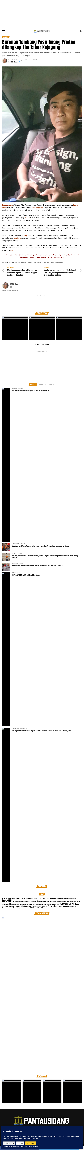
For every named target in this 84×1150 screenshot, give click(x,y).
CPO (40, 898)
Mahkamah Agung (14, 906)
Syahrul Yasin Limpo (23, 908)
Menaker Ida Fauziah (38, 906)
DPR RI (47, 898)
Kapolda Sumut (53, 901)
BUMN (22, 898)
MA (7, 906)
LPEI (4, 906)
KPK (74, 903)
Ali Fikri (4, 898)
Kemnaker (36, 904)
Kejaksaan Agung (26, 904)
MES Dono (14, 62)
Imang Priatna (21, 263)
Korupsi (65, 903)
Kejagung (14, 904)
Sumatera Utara (7, 908)
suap (76, 906)
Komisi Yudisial (55, 904)
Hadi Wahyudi (72, 898)
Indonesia (25, 901)
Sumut (15, 908)
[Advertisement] (42, 14)
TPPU (32, 908)
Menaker (29, 906)
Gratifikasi (64, 898)
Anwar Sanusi (11, 898)
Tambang (37, 263)
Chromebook (29, 898)
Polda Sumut (62, 906)
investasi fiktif (32, 901)
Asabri (17, 898)
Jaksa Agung (41, 901)
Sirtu (30, 263)
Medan (24, 906)
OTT (45, 906)
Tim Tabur (59, 263)
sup (11, 250)
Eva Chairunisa (55, 898)
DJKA (43, 898)
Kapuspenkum (62, 901)
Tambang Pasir (48, 263)
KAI (48, 901)
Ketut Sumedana (45, 904)
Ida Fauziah (19, 901)
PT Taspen (71, 906)
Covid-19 (35, 898)
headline (8, 900)
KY (78, 904)
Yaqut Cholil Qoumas (41, 908)
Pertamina (52, 906)
